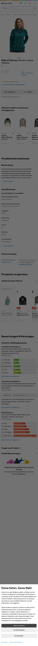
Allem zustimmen (19, 626)
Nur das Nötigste (19, 630)
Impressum (4, 642)
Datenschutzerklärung (16, 642)
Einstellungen (18, 636)
